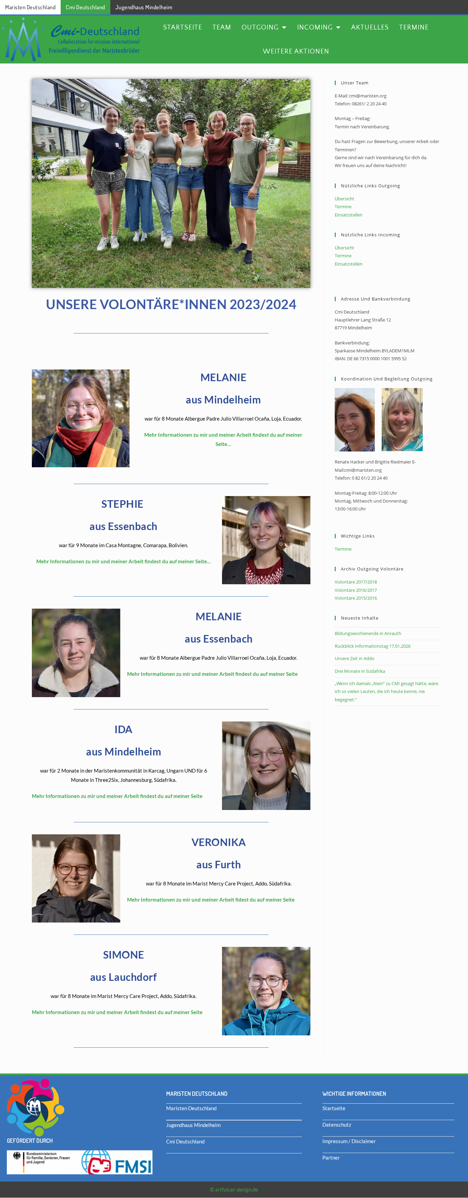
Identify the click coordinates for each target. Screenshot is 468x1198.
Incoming (315, 27)
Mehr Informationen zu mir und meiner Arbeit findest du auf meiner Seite (212, 674)
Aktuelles (370, 27)
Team (221, 27)
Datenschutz (336, 1124)
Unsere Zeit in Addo (354, 658)
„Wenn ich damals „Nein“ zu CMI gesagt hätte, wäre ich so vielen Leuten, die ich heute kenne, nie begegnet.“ (386, 691)
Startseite (182, 27)
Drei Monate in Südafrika (360, 671)
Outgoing (260, 27)
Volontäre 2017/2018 (356, 582)
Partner (331, 1157)
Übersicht (344, 199)
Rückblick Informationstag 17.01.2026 (372, 646)
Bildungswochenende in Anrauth (368, 633)
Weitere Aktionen (296, 51)
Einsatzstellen (348, 215)
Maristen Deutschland (30, 7)
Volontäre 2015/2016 (356, 598)
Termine (414, 27)
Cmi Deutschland (85, 7)
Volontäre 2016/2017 (356, 590)
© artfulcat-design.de (234, 1189)
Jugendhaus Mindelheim (144, 7)
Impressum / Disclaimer (349, 1141)
